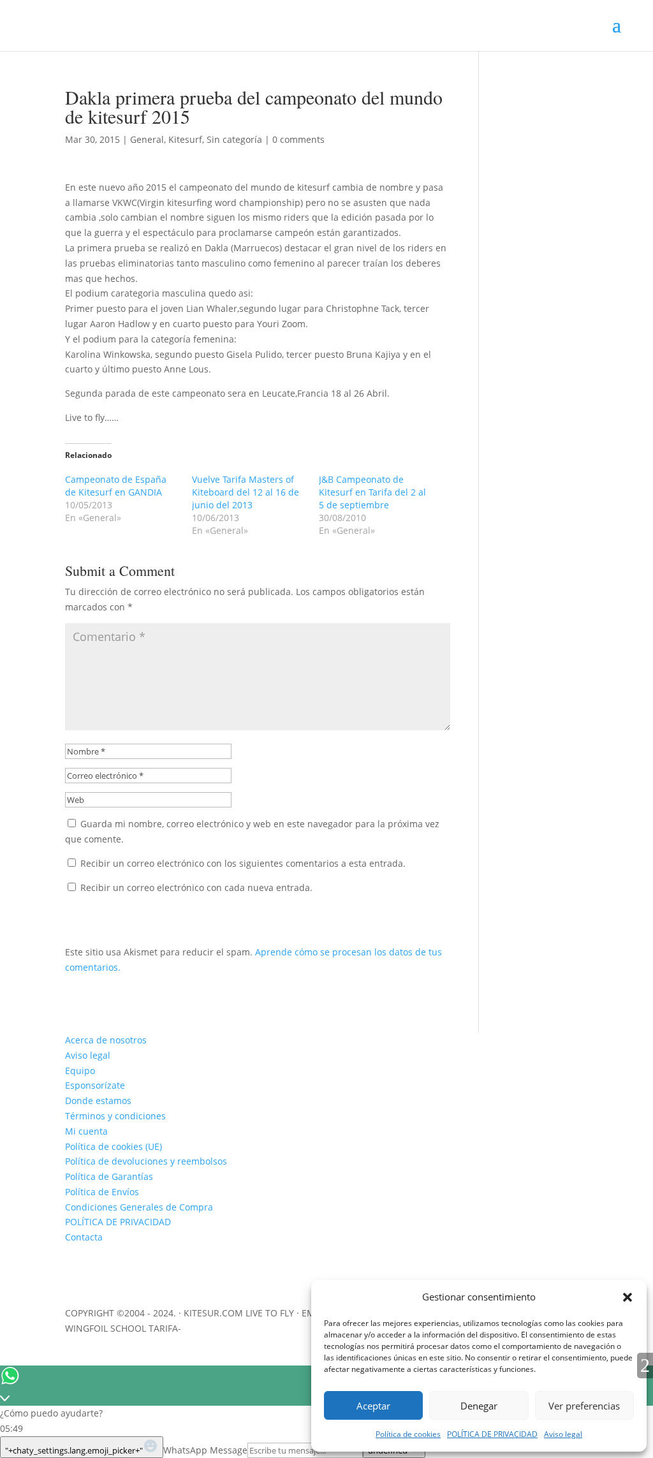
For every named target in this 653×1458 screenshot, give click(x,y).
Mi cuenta (86, 1131)
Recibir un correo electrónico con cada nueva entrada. (196, 887)
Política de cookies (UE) (113, 1146)
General (147, 139)
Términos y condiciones (115, 1116)
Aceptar (373, 1405)
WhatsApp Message (205, 1450)
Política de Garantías (109, 1176)
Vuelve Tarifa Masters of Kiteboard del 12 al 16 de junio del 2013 (245, 492)
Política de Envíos (102, 1192)
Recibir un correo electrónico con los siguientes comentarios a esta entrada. (243, 863)
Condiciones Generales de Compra (139, 1207)
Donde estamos (98, 1100)
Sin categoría (234, 139)
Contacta (84, 1237)
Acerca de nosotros (106, 1040)
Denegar (478, 1405)
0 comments (298, 139)
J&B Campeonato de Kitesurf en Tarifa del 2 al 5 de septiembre (372, 492)
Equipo (80, 1070)
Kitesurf (185, 139)
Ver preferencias (584, 1405)
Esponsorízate (95, 1085)
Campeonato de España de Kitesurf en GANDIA (115, 485)
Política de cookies (408, 1434)
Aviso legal (563, 1434)
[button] (627, 1297)
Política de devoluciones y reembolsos (146, 1161)
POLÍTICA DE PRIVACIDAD (492, 1434)
